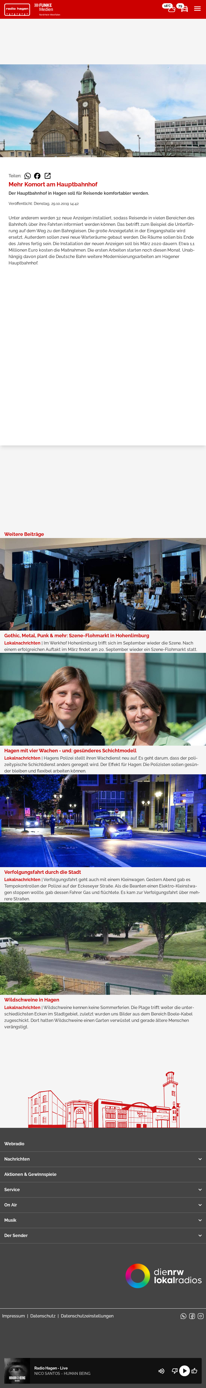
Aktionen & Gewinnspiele (30, 1174)
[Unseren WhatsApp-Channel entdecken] (183, 1316)
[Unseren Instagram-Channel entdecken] (200, 1316)
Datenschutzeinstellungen (87, 1316)
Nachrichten (17, 1159)
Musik (10, 1220)
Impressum (13, 1316)
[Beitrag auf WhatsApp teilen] (27, 176)
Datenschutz (43, 1316)
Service (12, 1189)
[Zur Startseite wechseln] (17, 9)
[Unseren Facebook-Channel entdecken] (192, 1316)
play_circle (184, 1370)
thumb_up (194, 1371)
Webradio (14, 1143)
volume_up (161, 1371)
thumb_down (175, 1371)
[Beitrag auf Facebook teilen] (37, 176)
